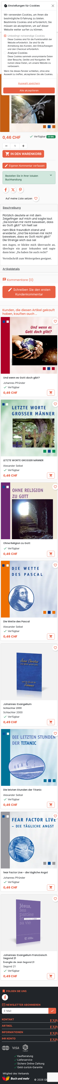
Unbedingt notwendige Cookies (26, 35)
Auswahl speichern (29, 83)
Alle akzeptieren (29, 90)
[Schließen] (52, 5)
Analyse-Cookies (17, 52)
